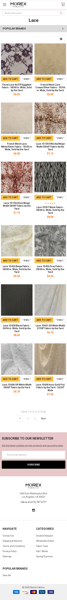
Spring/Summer (44, 556)
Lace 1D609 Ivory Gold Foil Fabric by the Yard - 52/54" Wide (50, 387)
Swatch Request (44, 535)
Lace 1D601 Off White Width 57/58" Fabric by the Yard (50, 327)
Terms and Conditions (14, 546)
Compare (27, 79)
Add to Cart (10, 79)
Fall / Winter (42, 551)
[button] (61, 39)
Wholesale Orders (45, 541)
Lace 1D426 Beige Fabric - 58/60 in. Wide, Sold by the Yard (17, 269)
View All (7, 575)
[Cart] (64, 4)
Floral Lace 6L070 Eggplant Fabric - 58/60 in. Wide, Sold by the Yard (17, 87)
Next (43, 418)
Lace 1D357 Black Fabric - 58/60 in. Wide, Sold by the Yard (50, 210)
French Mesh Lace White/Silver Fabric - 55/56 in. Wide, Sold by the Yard (17, 146)
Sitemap (7, 556)
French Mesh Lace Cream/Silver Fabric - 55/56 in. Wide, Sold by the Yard (50, 87)
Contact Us (8, 535)
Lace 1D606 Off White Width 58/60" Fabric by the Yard (17, 386)
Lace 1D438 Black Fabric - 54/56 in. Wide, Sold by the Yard (17, 328)
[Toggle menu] (4, 4)
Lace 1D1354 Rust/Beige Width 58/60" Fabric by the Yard (17, 206)
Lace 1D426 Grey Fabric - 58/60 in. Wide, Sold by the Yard (50, 269)
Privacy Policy (10, 551)
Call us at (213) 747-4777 (33, 502)
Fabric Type (42, 546)
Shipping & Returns (12, 541)
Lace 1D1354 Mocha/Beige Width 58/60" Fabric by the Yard (50, 146)
